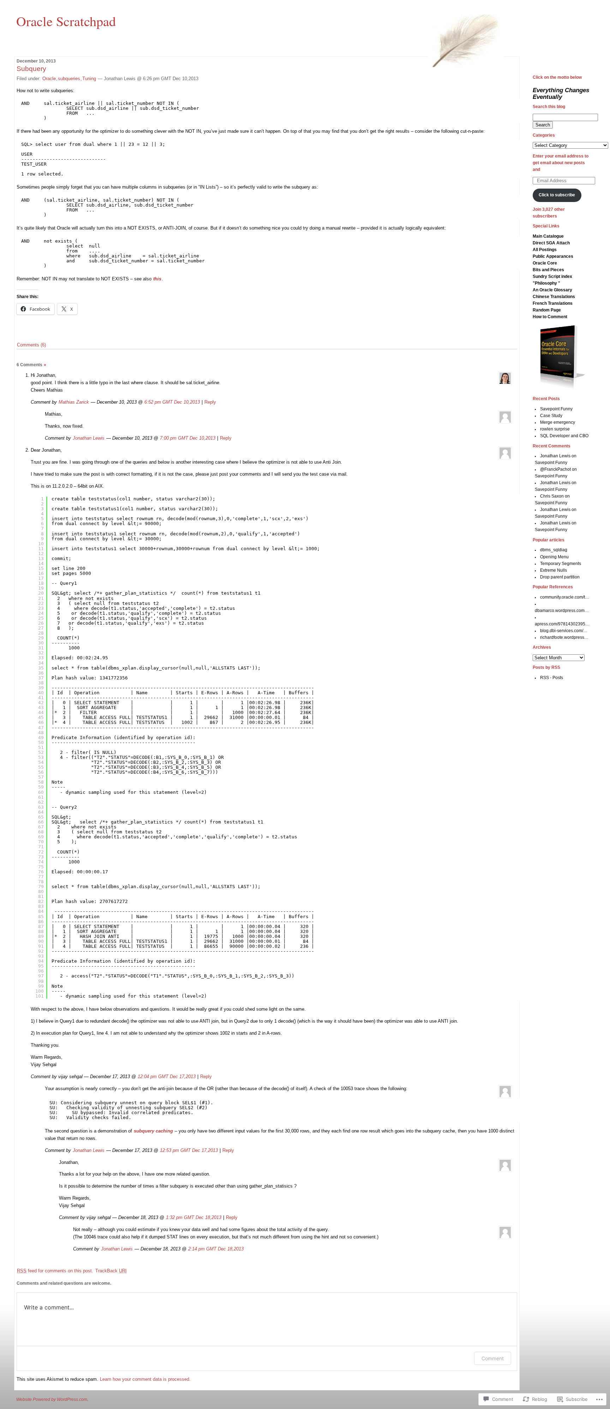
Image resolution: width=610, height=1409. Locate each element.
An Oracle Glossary (552, 290)
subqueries (69, 78)
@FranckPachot (555, 469)
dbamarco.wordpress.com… (562, 610)
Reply (210, 402)
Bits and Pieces (548, 270)
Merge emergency (557, 422)
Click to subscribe (557, 195)
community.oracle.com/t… (564, 597)
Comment (493, 1358)
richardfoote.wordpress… (564, 637)
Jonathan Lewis (88, 438)
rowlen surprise (555, 429)
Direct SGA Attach (551, 243)
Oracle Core (545, 263)
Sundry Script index (552, 276)
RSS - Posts (551, 678)
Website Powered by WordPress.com (51, 1399)
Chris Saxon (552, 496)
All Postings (545, 250)
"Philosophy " (546, 283)
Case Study (551, 416)
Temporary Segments (560, 563)
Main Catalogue (548, 236)
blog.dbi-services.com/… (563, 631)
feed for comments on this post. (55, 1270)
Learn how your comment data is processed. (145, 1379)
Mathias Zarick (74, 402)
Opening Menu (554, 557)
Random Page (547, 310)
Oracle (49, 78)
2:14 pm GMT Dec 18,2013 (216, 1249)
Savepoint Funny (556, 409)
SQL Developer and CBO (564, 436)
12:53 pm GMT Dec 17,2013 (189, 1150)
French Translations (553, 303)
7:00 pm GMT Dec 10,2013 (187, 438)
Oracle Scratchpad (66, 21)
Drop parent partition (560, 577)
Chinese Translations (554, 297)
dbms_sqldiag (553, 550)
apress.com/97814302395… (562, 624)
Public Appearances (553, 256)
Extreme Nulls (553, 570)
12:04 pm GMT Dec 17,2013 (167, 1076)
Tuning (89, 78)
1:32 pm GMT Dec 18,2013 (193, 1217)
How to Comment (550, 317)
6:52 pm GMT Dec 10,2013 (172, 402)
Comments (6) (31, 344)
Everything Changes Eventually (561, 93)
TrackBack (111, 1270)
